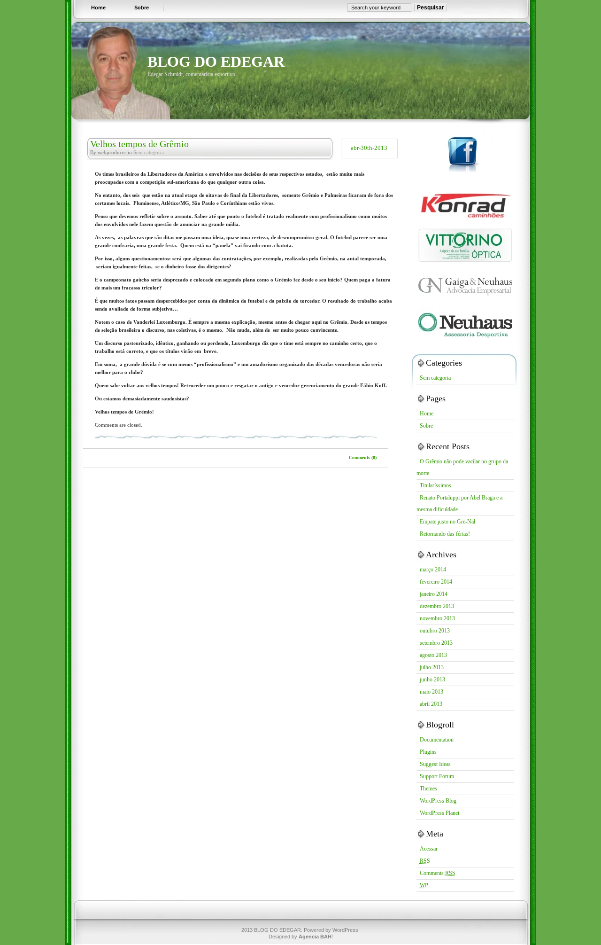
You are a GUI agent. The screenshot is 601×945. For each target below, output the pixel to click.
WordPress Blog (438, 800)
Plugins (428, 752)
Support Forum (437, 776)
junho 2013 (432, 679)
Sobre (426, 425)
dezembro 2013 (437, 606)
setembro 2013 (436, 643)
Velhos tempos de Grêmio (139, 144)
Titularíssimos (435, 485)
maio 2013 (431, 691)
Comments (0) (363, 457)
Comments (437, 873)
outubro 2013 (435, 630)
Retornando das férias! (445, 534)
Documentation (437, 739)
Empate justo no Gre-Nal (447, 521)
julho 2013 (432, 667)
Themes (428, 788)
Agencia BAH (315, 936)
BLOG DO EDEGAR (216, 61)
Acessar (429, 848)
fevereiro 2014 (436, 581)
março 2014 (433, 569)
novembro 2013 (437, 618)
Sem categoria (148, 152)
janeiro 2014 (433, 594)
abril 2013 (431, 704)
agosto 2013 (433, 655)
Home (426, 413)
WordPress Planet (439, 813)
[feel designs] (464, 224)
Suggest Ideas (435, 764)
